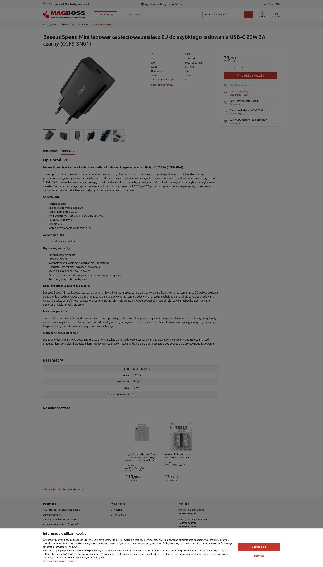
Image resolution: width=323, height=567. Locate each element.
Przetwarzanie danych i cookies (59, 561)
